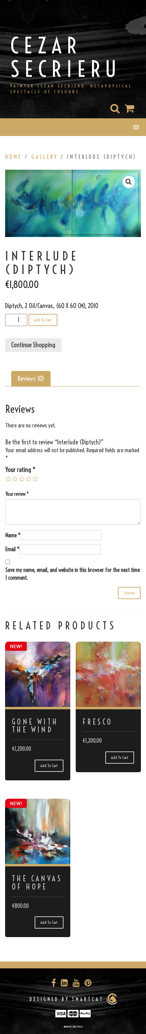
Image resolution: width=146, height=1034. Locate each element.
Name (13, 535)
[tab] (31, 379)
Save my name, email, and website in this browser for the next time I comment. (72, 573)
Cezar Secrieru (66, 57)
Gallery (44, 156)
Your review (17, 494)
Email (12, 549)
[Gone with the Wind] (37, 674)
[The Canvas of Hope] (37, 831)
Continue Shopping (33, 345)
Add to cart (43, 319)
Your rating (20, 470)
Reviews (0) (31, 379)
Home (13, 156)
